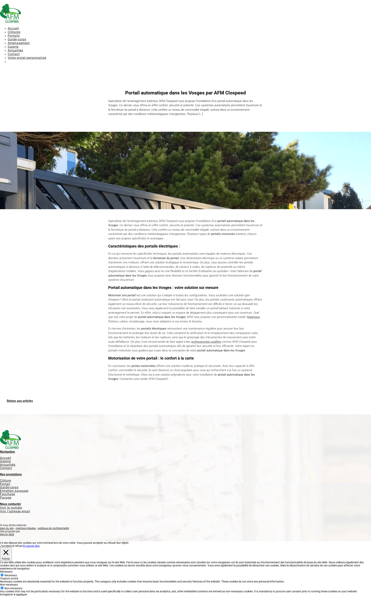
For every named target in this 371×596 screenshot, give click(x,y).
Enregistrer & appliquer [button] (13, 594)
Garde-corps (17, 39)
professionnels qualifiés (206, 341)
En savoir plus (31, 545)
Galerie (13, 47)
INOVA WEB (7, 534)
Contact (14, 54)
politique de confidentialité (53, 528)
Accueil (13, 28)
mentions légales (26, 528)
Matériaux (253, 317)
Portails (14, 36)
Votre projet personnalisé (27, 58)
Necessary (10, 575)
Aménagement (19, 43)
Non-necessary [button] (9, 584)
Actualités (15, 50)
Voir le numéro (11, 508)
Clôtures (14, 32)
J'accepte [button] (5, 545)
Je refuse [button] (16, 545)
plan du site (7, 528)
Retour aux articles (20, 401)
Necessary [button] (6, 571)
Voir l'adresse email (15, 511)
